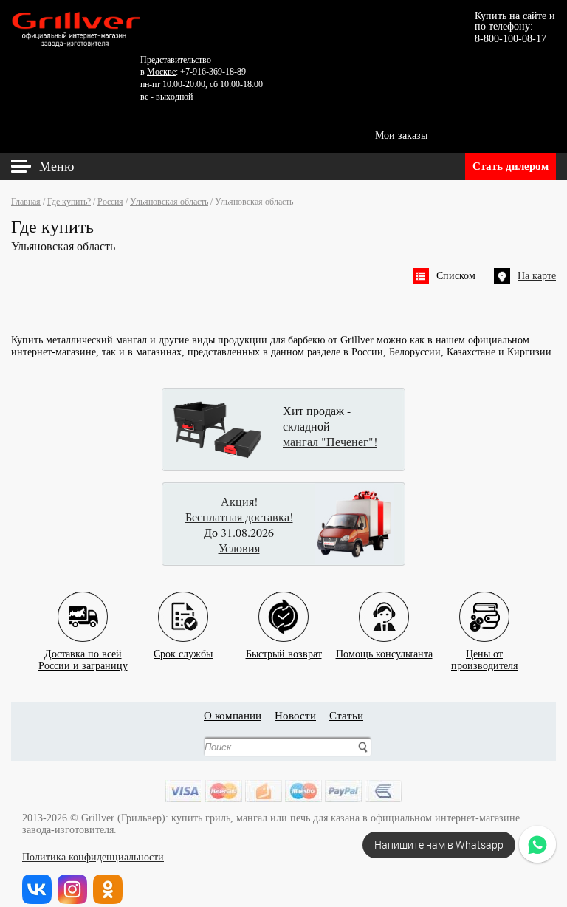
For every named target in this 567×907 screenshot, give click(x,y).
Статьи (346, 716)
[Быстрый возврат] (283, 605)
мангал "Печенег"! (330, 441)
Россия (110, 201)
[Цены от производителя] (484, 605)
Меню (56, 166)
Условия (239, 547)
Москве (161, 71)
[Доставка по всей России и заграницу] (82, 605)
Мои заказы (401, 135)
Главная (26, 201)
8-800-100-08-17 (510, 38)
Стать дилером (510, 166)
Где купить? (69, 201)
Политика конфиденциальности (93, 857)
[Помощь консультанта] (384, 605)
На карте (537, 275)
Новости (295, 716)
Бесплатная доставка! (239, 516)
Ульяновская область (169, 201)
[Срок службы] (183, 605)
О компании (232, 716)
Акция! (239, 501)
